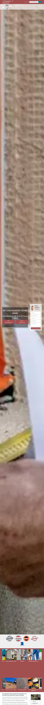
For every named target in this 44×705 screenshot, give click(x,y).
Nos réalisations (8, 321)
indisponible (7, 1)
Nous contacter (22, 321)
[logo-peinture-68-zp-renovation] (7, 7)
